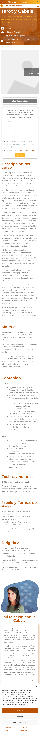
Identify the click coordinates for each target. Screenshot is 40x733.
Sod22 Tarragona (25, 683)
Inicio (4, 47)
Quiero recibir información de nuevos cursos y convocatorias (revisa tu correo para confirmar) (19, 144)
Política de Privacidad (27, 150)
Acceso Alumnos (8, 2)
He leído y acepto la (20, 150)
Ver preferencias (20, 722)
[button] (37, 686)
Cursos (10, 47)
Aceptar (20, 710)
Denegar (20, 716)
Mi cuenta (22, 2)
